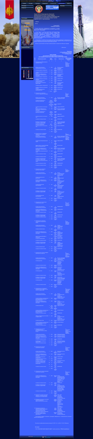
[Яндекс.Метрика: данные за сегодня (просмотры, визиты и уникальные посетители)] (46, 437)
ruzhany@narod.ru (50, 436)
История (30, 3)
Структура (37, 3)
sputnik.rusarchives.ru (56, 428)
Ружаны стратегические (37, 436)
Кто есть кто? (53, 3)
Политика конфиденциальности (59, 436)
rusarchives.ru (66, 428)
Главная (24, 3)
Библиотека (61, 3)
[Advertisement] (66, 23)
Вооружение (45, 3)
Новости (69, 3)
